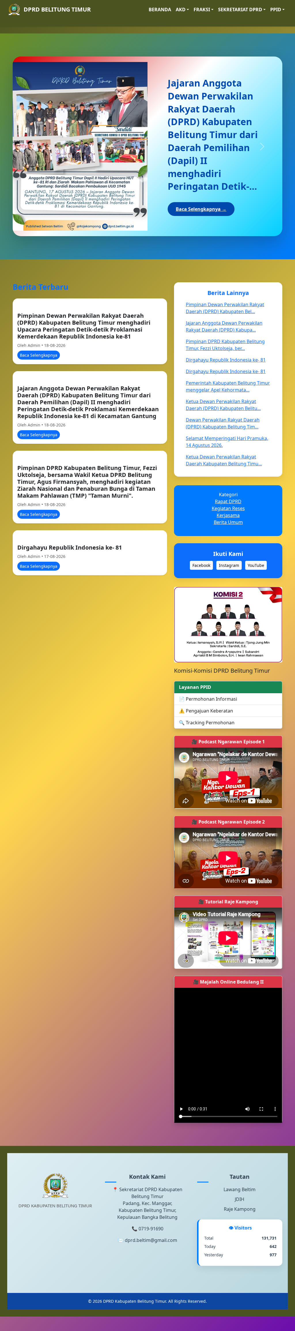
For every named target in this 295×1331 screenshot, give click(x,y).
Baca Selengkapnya (38, 355)
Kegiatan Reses (228, 508)
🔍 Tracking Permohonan (207, 723)
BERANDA (160, 9)
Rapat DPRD (228, 501)
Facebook (201, 565)
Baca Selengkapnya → (201, 209)
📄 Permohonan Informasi (208, 699)
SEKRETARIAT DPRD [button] (240, 9)
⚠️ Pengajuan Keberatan (206, 711)
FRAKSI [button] (202, 9)
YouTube (256, 565)
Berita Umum (228, 522)
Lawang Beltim (240, 1189)
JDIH (239, 1199)
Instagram (229, 565)
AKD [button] (181, 9)
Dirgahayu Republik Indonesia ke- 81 (69, 547)
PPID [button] (275, 9)
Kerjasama (228, 515)
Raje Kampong (240, 1209)
